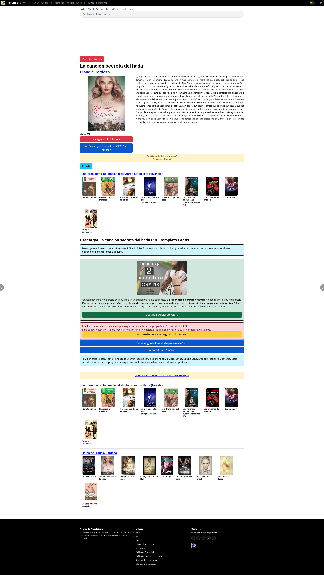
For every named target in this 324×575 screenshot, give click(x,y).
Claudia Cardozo (95, 9)
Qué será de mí (231, 197)
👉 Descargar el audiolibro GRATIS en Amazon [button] (106, 148)
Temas (36, 2)
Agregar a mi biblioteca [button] (106, 139)
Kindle (79, 2)
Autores (27, 2)
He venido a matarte (104, 198)
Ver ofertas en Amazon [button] (162, 350)
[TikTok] (209, 538)
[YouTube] (193, 538)
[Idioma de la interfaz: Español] (312, 3)
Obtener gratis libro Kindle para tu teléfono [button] (162, 343)
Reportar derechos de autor (147, 560)
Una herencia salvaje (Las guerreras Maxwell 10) (191, 201)
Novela (86, 166)
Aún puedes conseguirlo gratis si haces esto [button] (162, 334)
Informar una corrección (146, 564)
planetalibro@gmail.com (207, 532)
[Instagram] (203, 538)
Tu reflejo (167, 476)
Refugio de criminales (87, 230)
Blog (137, 540)
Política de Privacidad (145, 552)
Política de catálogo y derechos (149, 556)
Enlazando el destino (223, 477)
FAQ (137, 536)
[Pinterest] (214, 538)
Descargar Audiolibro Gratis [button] (162, 314)
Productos (89, 2)
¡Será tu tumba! (89, 197)
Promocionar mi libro (64, 2)
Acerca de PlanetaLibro (91, 529)
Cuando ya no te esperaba (89, 505)
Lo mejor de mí (89, 476)
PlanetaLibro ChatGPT (145, 544)
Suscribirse (101, 2)
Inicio (82, 9)
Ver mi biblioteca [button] (92, 59)
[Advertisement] (162, 36)
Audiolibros (46, 2)
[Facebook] (198, 538)
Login (319, 3)
